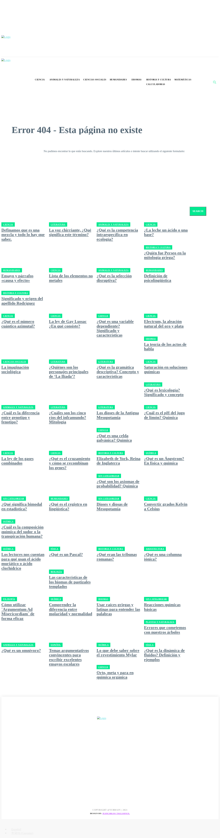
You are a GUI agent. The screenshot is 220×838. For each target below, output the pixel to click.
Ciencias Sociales (14, 361)
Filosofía (9, 599)
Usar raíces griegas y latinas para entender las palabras (118, 609)
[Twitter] (20, 713)
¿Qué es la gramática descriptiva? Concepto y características (118, 372)
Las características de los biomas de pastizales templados (70, 582)
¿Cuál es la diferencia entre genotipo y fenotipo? (20, 417)
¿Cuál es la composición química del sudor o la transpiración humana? (22, 531)
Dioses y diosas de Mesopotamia (112, 506)
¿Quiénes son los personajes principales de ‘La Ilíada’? (68, 372)
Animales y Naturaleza (113, 270)
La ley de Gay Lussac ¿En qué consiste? (68, 323)
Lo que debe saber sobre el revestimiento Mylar (118, 652)
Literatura (58, 361)
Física (54, 549)
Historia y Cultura (158, 247)
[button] (214, 82)
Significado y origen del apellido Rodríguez (22, 300)
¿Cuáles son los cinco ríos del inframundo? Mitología (67, 417)
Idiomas (151, 339)
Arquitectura (155, 549)
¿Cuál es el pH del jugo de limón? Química (164, 415)
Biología (56, 572)
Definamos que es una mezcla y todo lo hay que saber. (23, 234)
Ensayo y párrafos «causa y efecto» (17, 278)
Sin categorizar (108, 476)
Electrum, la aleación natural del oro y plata (164, 323)
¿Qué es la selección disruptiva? (114, 278)
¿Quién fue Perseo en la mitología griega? (165, 255)
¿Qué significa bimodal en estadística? (21, 506)
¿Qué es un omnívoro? (21, 650)
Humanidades (11, 270)
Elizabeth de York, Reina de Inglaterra (118, 460)
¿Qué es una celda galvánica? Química (114, 437)
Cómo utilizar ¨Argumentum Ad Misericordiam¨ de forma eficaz (17, 611)
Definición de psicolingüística (157, 278)
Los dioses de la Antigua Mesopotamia (118, 415)
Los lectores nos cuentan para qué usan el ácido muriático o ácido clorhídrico (22, 561)
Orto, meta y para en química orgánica (115, 674)
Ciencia (56, 270)
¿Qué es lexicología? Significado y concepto (164, 392)
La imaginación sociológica (15, 369)
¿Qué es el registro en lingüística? (68, 506)
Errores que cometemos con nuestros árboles (165, 629)
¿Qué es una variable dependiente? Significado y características (115, 328)
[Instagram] (12, 713)
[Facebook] (4, 713)
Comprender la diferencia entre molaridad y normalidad (70, 609)
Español (56, 645)
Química (151, 453)
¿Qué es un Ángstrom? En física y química (164, 460)
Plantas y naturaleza (160, 622)
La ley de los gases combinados (17, 460)
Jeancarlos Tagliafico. (116, 813)
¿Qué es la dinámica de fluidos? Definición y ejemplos (164, 655)
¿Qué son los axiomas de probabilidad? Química (118, 483)
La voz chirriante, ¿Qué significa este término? (70, 232)
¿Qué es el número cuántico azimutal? (18, 323)
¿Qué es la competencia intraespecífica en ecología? (117, 234)
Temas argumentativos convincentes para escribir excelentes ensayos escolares (69, 657)
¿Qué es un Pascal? (66, 554)
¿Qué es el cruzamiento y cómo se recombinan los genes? (69, 463)
